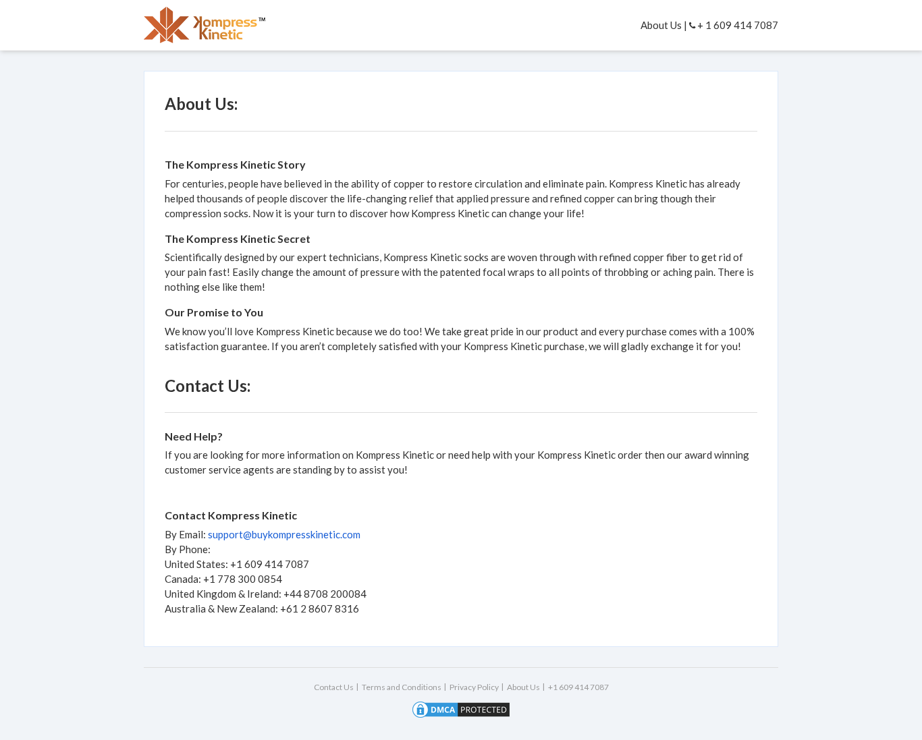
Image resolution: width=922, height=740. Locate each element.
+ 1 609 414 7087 (736, 25)
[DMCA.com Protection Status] (461, 708)
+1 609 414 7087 (578, 687)
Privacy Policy (474, 687)
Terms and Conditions (401, 687)
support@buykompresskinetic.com (284, 534)
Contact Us (334, 687)
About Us (661, 25)
